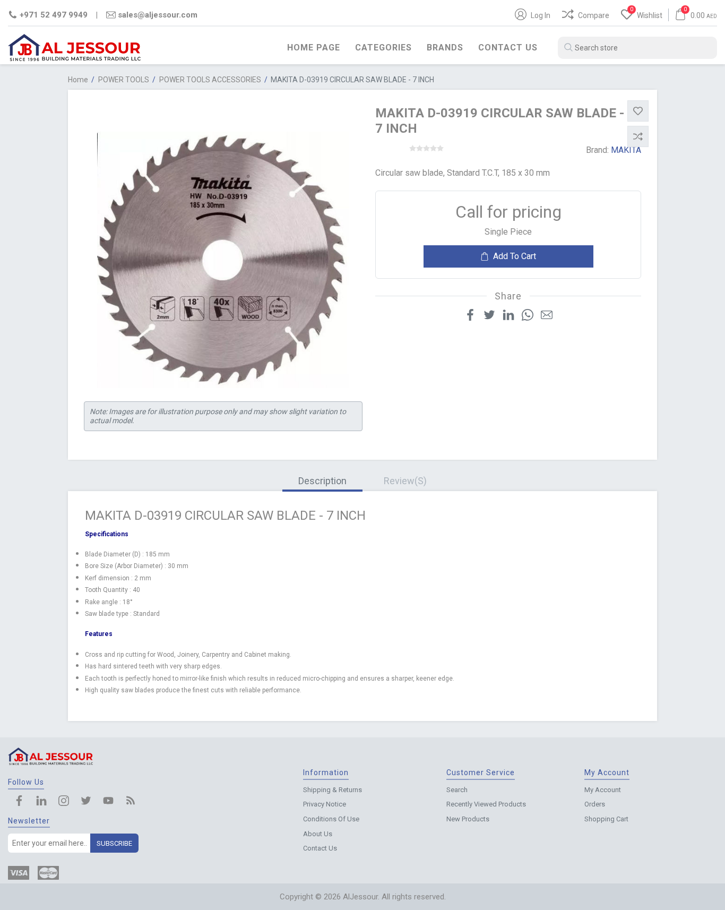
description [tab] (322, 480)
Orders (594, 804)
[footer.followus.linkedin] (41, 801)
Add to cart (514, 256)
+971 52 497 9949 (54, 15)
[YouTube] (108, 801)
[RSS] (130, 801)
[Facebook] (19, 801)
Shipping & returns (332, 790)
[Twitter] (86, 801)
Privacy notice (324, 804)
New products (467, 819)
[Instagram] (64, 801)
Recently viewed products (486, 804)
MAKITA (626, 150)
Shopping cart (606, 819)
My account (602, 790)
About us (317, 834)
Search (457, 790)
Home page (313, 47)
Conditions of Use (331, 819)
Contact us (508, 47)
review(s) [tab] (405, 480)
